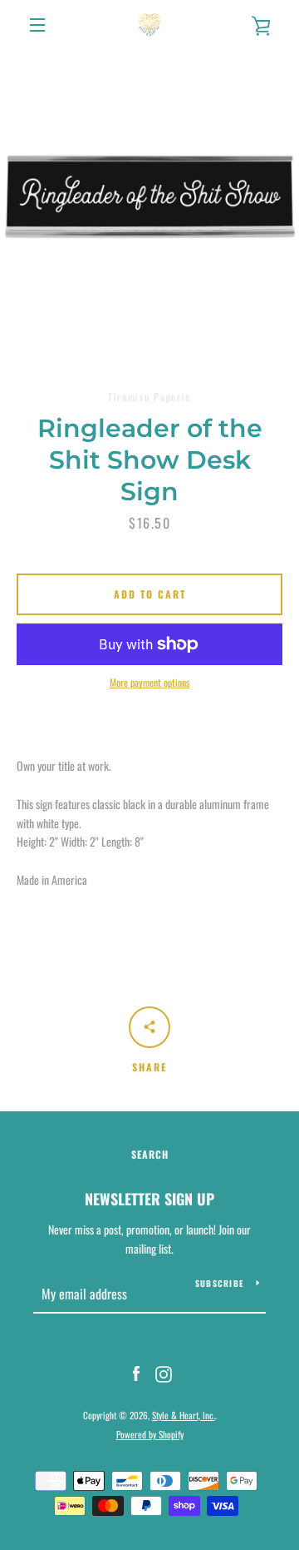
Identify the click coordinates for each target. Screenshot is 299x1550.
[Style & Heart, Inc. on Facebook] (136, 1372)
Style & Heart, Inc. (183, 1415)
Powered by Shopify (150, 1434)
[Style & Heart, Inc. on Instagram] (163, 1372)
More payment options (149, 682)
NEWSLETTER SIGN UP (149, 1199)
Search (150, 1154)
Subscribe (219, 1283)
